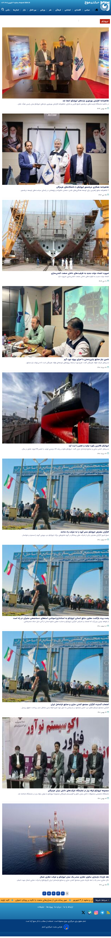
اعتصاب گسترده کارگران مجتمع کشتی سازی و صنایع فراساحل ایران (80, 704)
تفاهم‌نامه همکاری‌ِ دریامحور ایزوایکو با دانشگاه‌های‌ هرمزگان (82, 187)
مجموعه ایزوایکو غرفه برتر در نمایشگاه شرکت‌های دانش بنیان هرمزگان (78, 790)
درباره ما (57, 907)
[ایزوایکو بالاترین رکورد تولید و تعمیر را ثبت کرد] (55, 408)
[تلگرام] (102, 912)
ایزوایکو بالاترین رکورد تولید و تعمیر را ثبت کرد (89, 445)
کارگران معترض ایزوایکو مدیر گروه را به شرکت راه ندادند (85, 532)
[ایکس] (83, 912)
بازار (24, 10)
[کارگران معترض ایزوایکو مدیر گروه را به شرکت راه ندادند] (55, 494)
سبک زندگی (73, 20)
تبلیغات (41, 907)
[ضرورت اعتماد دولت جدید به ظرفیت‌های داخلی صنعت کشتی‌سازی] (55, 235)
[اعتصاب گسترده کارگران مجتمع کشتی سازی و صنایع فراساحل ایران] (55, 666)
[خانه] (96, 15)
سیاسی (87, 10)
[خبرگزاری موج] (105, 6)
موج (65, 921)
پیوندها (49, 907)
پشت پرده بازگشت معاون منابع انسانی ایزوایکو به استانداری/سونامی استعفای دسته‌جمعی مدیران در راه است (61, 618)
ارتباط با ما (68, 907)
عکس (8, 10)
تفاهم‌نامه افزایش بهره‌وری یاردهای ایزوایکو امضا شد (86, 100)
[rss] (108, 912)
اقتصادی (78, 10)
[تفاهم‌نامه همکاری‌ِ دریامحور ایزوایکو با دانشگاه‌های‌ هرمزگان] (55, 149)
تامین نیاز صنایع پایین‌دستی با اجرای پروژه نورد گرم (86, 359)
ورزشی (43, 10)
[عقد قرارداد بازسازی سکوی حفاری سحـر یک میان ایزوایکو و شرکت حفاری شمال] (55, 839)
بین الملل (33, 10)
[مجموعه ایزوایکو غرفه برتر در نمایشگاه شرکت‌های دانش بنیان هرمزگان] (55, 752)
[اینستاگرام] (96, 912)
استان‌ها (16, 10)
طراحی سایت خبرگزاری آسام (52, 927)
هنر (50, 10)
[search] (2, 9)
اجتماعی (68, 10)
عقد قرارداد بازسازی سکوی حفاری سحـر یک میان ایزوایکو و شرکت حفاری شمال (74, 877)
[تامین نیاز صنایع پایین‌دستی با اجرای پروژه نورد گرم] (55, 321)
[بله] (89, 912)
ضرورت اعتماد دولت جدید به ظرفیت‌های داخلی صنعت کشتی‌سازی (80, 273)
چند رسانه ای (85, 20)
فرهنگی (58, 10)
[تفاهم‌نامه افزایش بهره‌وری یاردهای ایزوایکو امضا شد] (55, 63)
